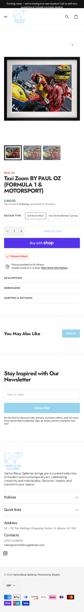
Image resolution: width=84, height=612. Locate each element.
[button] (8, 16)
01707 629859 (13, 540)
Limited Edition (36, 216)
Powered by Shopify (49, 574)
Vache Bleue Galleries (25, 574)
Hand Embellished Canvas (63, 216)
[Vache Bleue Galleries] (19, 16)
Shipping (24, 204)
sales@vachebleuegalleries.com (24, 545)
